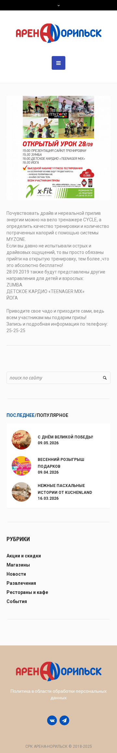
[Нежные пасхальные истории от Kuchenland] (21, 491)
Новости (16, 574)
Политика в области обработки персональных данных (58, 694)
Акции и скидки (23, 555)
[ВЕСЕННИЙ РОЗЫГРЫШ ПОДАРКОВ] (21, 465)
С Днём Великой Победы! (65, 437)
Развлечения (21, 583)
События (16, 601)
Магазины (18, 565)
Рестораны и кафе (27, 592)
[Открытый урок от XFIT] (58, 147)
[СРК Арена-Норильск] (58, 33)
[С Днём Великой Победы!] (21, 439)
